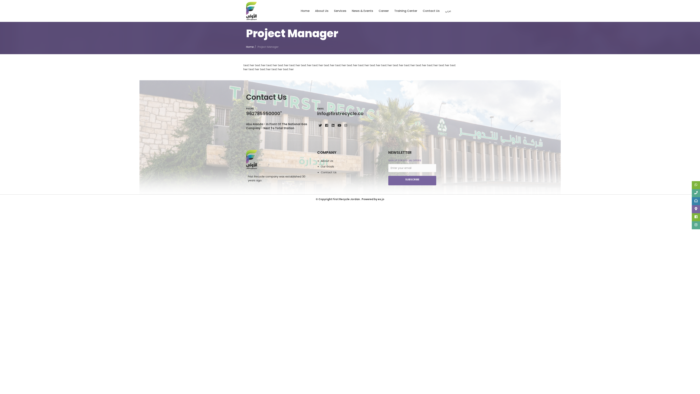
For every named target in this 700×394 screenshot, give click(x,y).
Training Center (405, 11)
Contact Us (431, 11)
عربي (448, 11)
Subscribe (412, 179)
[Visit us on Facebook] (327, 125)
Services (340, 11)
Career (384, 11)
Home (305, 11)
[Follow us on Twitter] (320, 125)
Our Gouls (327, 166)
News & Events (362, 11)
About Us (321, 11)
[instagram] (346, 125)
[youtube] (339, 125)
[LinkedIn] (333, 125)
